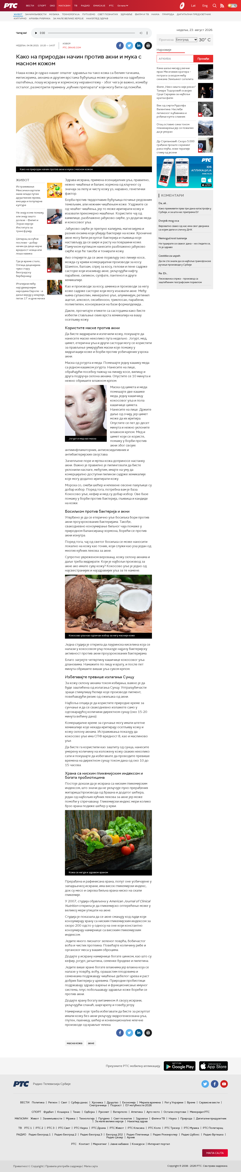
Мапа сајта (215, 1153)
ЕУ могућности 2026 (138, 1105)
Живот (18, 14)
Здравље (126, 14)
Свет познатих (108, 14)
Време (191, 1102)
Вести (30, 5)
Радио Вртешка (213, 1134)
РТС (111, 5)
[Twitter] (129, 45)
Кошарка (63, 1112)
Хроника (97, 1102)
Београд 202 (114, 1134)
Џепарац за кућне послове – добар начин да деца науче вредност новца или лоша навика (29, 246)
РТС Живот (117, 1128)
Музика (54, 14)
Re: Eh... (163, 273)
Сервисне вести (209, 1102)
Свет (64, 1102)
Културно (20, 18)
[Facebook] (120, 45)
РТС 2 (39, 1128)
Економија (129, 1102)
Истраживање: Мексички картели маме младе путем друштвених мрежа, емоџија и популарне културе (29, 196)
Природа (168, 14)
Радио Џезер (114, 1137)
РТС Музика (191, 1128)
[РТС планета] (182, 5)
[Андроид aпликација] (185, 172)
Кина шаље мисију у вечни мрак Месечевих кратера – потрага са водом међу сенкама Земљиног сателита (175, 73)
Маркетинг (100, 1144)
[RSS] (222, 5)
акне (91, 1043)
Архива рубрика (39, 18)
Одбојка (89, 1112)
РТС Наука (81, 1128)
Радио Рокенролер (165, 1134)
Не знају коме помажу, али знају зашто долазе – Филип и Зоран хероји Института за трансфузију (30, 222)
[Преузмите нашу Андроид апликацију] (179, 1066)
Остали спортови (175, 1112)
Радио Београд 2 (65, 1134)
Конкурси (138, 1144)
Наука (155, 14)
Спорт (42, 5)
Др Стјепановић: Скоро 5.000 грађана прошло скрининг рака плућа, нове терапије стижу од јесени (175, 147)
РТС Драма (99, 1128)
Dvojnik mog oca (169, 220)
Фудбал (48, 1112)
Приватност (21, 1166)
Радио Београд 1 (40, 1134)
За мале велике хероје (68, 18)
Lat (193, 6)
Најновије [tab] (164, 50)
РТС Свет (64, 1128)
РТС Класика (136, 1128)
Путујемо (88, 14)
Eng (205, 6)
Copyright (37, 1166)
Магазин (64, 5)
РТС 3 (50, 1128)
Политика (38, 1102)
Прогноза (166, 40)
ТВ (75, 5)
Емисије (99, 5)
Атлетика (137, 1112)
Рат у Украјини (174, 1102)
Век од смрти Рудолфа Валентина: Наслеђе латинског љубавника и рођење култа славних (172, 111)
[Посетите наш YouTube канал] (224, 1084)
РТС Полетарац (213, 1128)
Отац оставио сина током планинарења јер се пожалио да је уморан (175, 128)
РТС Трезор (172, 1128)
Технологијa (71, 14)
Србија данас (79, 1102)
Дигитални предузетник (194, 14)
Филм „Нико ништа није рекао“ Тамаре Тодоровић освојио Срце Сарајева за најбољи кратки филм (176, 92)
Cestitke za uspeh (169, 255)
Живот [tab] (22, 180)
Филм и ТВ (142, 14)
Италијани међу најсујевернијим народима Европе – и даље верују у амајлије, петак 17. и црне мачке (30, 291)
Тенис (76, 1112)
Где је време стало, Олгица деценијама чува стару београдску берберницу (28, 269)
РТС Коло (154, 1128)
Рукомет (103, 1112)
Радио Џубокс (190, 1134)
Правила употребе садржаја (63, 1166)
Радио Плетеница (138, 1134)
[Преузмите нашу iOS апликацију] (213, 1066)
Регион (52, 1102)
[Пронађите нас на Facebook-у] (214, 1084)
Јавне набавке (119, 1144)
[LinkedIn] (139, 45)
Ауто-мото (153, 1112)
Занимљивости (36, 14)
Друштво (112, 1102)
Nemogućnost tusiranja (173, 238)
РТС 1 (28, 1128)
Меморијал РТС (200, 1112)
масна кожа (74, 1043)
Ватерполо (120, 1112)
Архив (131, 1137)
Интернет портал (159, 1144)
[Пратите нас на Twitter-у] (205, 1084)
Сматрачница (98, 1105)
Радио (85, 5)
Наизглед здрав (97, 18)
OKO (52, 5)
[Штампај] (148, 45)
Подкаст (116, 1105)
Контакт (84, 1144)
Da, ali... (163, 203)
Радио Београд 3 (91, 1134)
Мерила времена (150, 1102)
